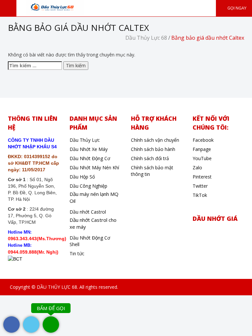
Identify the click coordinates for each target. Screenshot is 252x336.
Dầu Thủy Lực (85, 140)
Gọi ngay (236, 8)
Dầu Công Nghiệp (88, 186)
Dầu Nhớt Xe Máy (89, 149)
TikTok (200, 195)
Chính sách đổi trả (150, 158)
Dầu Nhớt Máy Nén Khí (94, 167)
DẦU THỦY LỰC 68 (57, 287)
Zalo (197, 167)
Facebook (203, 140)
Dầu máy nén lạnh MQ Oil (94, 197)
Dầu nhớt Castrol (88, 212)
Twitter (200, 186)
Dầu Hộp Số (82, 177)
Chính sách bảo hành (153, 149)
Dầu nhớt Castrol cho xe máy (93, 223)
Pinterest (202, 177)
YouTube (202, 158)
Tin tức (77, 253)
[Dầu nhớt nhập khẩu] (55, 7)
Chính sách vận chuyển (155, 140)
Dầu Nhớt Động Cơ (90, 158)
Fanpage (202, 149)
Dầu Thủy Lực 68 (146, 37)
